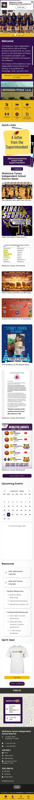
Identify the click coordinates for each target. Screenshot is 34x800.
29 (29, 514)
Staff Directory (8, 758)
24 (8, 514)
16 (4, 510)
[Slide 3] (19, 35)
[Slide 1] (12, 35)
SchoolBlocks (20, 792)
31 (8, 519)
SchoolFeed (29, 792)
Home (6, 753)
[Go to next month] (29, 490)
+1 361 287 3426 (10, 743)
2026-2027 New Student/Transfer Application (17, 624)
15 (29, 506)
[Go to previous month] (5, 490)
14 (25, 506)
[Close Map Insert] (29, 698)
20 (21, 510)
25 (13, 514)
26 (17, 514)
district (6, 750)
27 (21, 514)
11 (13, 506)
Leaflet (18, 726)
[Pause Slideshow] (32, 34)
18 (13, 510)
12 (17, 506)
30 (4, 519)
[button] (31, 720)
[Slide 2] (15, 35)
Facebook (7, 774)
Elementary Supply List (19, 604)
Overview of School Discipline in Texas (9, 762)
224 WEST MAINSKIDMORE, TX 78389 (12, 738)
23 (4, 514)
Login (17, 787)
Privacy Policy (8, 777)
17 (8, 510)
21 (25, 510)
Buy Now (17, 677)
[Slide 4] (22, 35)
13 (21, 506)
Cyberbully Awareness (19, 601)
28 (25, 514)
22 (29, 510)
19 (17, 510)
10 (8, 506)
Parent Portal (9, 755)
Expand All (18, 169)
